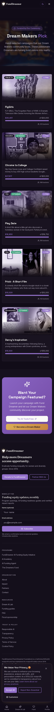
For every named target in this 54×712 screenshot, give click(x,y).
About (4, 580)
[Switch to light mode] (42, 4)
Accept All (10, 690)
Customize (13, 697)
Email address (7, 518)
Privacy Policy (8, 638)
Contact (5, 592)
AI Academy (7, 559)
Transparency (8, 633)
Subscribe (28, 529)
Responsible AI (8, 629)
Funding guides (8, 609)
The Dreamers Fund (10, 568)
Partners (5, 588)
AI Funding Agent (9, 563)
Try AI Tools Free (25, 419)
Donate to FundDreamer (15, 477)
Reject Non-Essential (30, 690)
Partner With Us (39, 477)
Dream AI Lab (7, 604)
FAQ (3, 613)
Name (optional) (8, 508)
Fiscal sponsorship (9, 617)
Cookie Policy (8, 646)
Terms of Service (9, 642)
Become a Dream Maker (28, 427)
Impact (4, 584)
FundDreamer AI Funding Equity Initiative (18, 555)
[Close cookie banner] (47, 668)
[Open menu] (49, 4)
